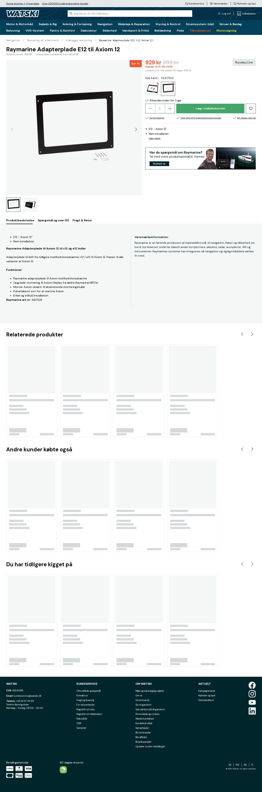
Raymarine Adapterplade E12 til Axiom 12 (126, 40)
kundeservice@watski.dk (28, 695)
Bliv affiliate (141, 737)
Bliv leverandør (143, 732)
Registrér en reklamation (89, 714)
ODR (78, 723)
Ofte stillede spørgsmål (88, 690)
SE (230, 764)
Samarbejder (142, 727)
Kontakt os (82, 695)
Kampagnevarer (206, 690)
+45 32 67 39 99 (25, 701)
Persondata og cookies (147, 714)
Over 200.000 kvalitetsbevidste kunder (65, 3)
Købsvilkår (81, 718)
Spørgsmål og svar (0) (53, 220)
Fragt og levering (85, 700)
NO (237, 764)
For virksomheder (85, 704)
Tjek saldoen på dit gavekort (150, 709)
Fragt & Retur (82, 220)
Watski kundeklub (144, 718)
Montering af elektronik (43, 40)
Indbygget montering (79, 40)
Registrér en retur (85, 709)
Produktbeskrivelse (20, 220)
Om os (138, 695)
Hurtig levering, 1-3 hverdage (22, 3)
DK (245, 764)
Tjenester (81, 727)
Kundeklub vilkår (144, 723)
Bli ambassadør (143, 741)
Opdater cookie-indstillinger (150, 746)
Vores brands (142, 700)
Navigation (13, 40)
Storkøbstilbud (206, 700)
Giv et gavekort (143, 704)
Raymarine (244, 62)
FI (252, 764)
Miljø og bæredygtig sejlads (149, 690)
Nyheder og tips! (206, 695)
